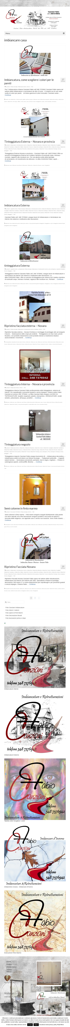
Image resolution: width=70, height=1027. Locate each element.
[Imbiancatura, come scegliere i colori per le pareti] (35, 61)
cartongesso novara (9, 524)
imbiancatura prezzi (16, 223)
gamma (27, 99)
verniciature (54, 101)
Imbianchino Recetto (12, 148)
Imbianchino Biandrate (37, 145)
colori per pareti (19, 99)
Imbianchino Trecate (43, 148)
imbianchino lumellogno (38, 146)
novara (22, 101)
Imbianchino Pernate (8, 212)
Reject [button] (36, 1024)
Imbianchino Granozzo (28, 146)
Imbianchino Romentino (22, 148)
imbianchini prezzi (28, 344)
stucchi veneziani (13, 526)
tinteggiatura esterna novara (26, 590)
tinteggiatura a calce (49, 223)
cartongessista (21, 269)
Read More (60, 1024)
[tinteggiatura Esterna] (35, 246)
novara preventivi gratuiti (34, 223)
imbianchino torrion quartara (33, 148)
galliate (24, 99)
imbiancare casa (36, 99)
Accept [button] (30, 1024)
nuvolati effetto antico (32, 404)
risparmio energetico (61, 269)
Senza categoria (61, 574)
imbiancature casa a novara (40, 402)
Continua (8, 95)
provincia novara (32, 101)
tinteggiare (6, 150)
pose (28, 101)
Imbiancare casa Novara (17, 165)
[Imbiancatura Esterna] (35, 186)
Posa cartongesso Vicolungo (54, 451)
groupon (31, 99)
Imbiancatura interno (22, 86)
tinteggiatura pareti (8, 225)
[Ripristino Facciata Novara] (35, 547)
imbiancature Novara (20, 344)
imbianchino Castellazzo (9, 146)
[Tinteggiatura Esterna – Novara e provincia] (35, 122)
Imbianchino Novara (37, 165)
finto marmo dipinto (27, 524)
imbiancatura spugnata (44, 99)
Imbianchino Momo (47, 146)
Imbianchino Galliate (19, 146)
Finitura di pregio (14, 86)
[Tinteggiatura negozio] (35, 425)
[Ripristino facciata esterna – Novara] (35, 307)
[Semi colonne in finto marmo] (35, 489)
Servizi (28, 86)
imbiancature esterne (54, 99)
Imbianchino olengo (56, 146)
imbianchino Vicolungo (52, 148)
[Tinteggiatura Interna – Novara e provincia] (35, 365)
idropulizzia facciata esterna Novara (12, 588)
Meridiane (36, 329)
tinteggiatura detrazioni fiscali (59, 223)
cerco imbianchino (12, 99)
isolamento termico (44, 344)
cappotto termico (14, 208)
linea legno (15, 101)
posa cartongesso (52, 269)
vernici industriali (48, 101)
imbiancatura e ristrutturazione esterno (19, 145)
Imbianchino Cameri (46, 145)
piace (25, 101)
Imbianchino (10, 101)
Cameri (6, 99)
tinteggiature (38, 101)
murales (50, 344)
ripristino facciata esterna (16, 590)
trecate (43, 101)
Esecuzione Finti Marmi (15, 511)
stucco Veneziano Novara (42, 404)
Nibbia (19, 101)
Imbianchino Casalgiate (55, 145)
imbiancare (7, 402)
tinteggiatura (41, 223)
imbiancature (24, 165)
